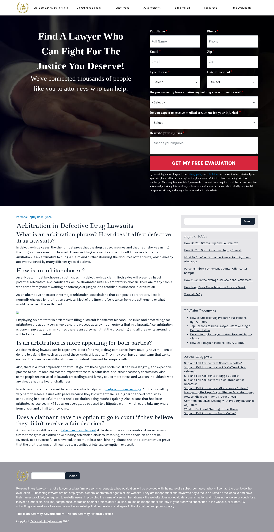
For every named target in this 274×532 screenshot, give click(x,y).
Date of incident (218, 72)
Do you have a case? (89, 7)
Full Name (157, 31)
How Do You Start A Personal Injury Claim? (212, 250)
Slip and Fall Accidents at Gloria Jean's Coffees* (216, 388)
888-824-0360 (48, 7)
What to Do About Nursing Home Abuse (211, 409)
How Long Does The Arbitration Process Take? (214, 287)
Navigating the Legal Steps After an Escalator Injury (218, 392)
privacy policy (195, 174)
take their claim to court (78, 430)
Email (154, 51)
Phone (211, 31)
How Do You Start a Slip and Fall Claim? (211, 243)
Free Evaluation (241, 7)
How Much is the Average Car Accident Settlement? (218, 280)
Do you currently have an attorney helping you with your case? (195, 92)
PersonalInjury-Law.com (32, 488)
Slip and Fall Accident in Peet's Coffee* (210, 413)
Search (247, 221)
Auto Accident (152, 7)
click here (234, 502)
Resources (210, 7)
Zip (209, 51)
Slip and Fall (182, 7)
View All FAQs (193, 294)
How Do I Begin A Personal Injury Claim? (217, 342)
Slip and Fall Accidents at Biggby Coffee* (211, 375)
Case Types (122, 7)
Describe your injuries (166, 133)
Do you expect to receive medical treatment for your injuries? (194, 112)
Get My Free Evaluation (204, 163)
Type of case (158, 72)
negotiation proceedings (123, 389)
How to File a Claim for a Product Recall (211, 396)
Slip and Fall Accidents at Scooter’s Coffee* (213, 363)
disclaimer (213, 174)
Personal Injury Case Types (34, 217)
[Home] (22, 8)
